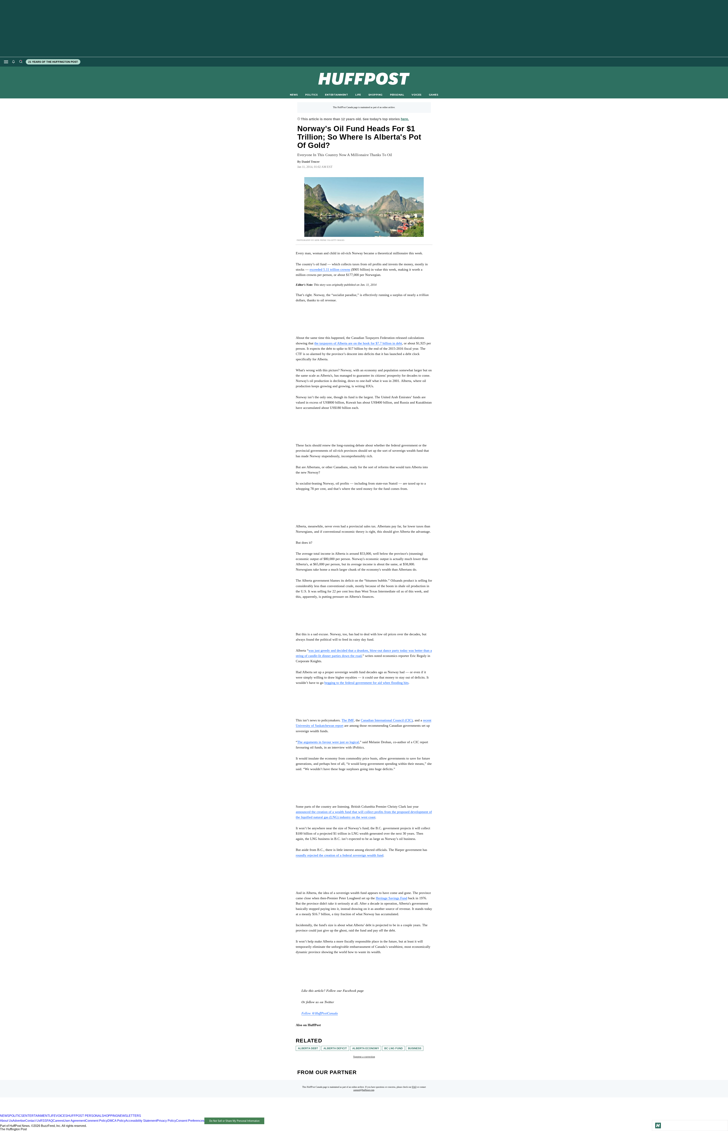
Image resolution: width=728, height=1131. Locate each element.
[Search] (21, 61)
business (414, 1048)
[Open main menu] (6, 62)
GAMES (433, 94)
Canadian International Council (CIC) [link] (387, 720)
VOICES (416, 94)
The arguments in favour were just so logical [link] (328, 742)
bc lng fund (393, 1048)
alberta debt (308, 1048)
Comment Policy (96, 1120)
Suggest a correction (364, 1056)
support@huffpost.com (363, 1090)
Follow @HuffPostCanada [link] (319, 1013)
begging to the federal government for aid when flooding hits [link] (366, 683)
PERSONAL (397, 94)
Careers (58, 1120)
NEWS (294, 94)
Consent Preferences (190, 1120)
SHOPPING (375, 94)
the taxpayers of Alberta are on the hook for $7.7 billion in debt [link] (358, 343)
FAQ (414, 1087)
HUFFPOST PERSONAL (84, 1115)
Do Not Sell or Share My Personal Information (234, 1120)
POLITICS (311, 94)
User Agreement (74, 1120)
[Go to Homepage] (658, 1125)
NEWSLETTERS (129, 1115)
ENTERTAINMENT (336, 94)
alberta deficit (335, 1048)
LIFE (358, 94)
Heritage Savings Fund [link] (391, 898)
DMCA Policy (116, 1120)
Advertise (19, 1120)
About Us (6, 1120)
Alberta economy (365, 1048)
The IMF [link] (348, 720)
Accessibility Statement (141, 1120)
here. (405, 119)
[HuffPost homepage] (49, 1112)
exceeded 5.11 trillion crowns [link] (330, 269)
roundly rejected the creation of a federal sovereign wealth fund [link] (339, 855)
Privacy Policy (166, 1120)
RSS (43, 1120)
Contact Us (32, 1120)
